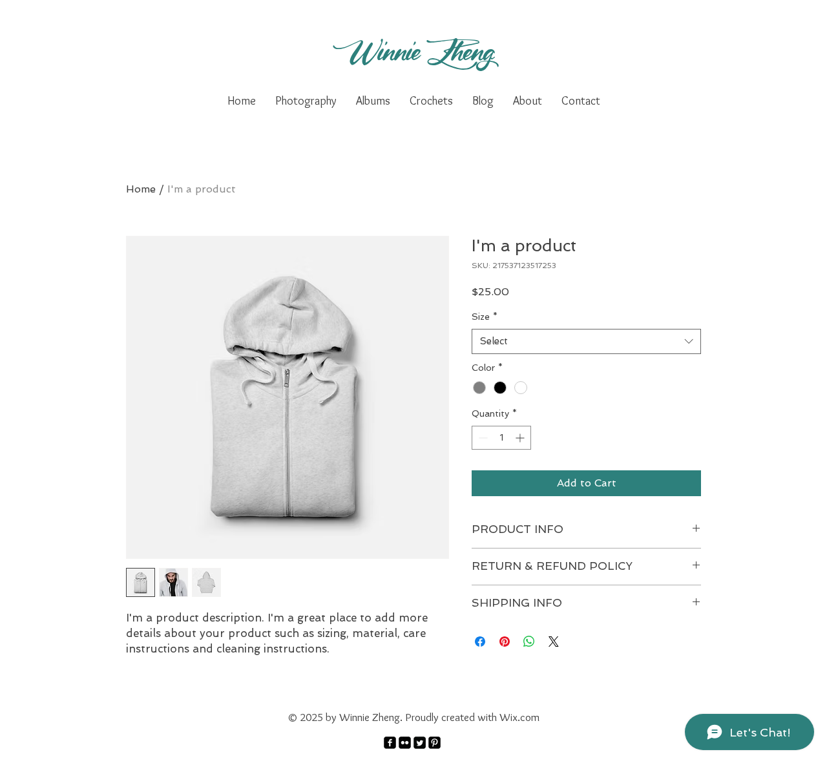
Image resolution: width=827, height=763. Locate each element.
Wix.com (519, 717)
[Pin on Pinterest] (504, 641)
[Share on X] (553, 641)
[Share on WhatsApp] (529, 641)
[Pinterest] (434, 743)
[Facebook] (390, 743)
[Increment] (521, 437)
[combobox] (586, 341)
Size (484, 316)
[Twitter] (420, 743)
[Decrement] (482, 437)
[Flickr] (405, 743)
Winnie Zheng (414, 50)
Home (141, 189)
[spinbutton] (501, 437)
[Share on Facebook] (480, 641)
